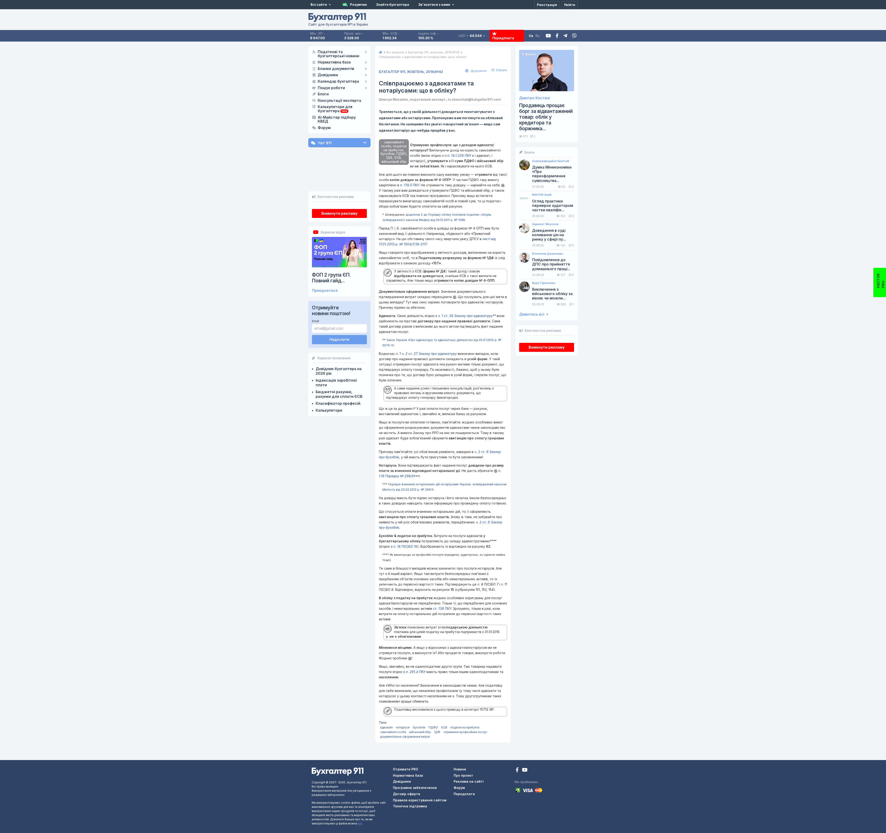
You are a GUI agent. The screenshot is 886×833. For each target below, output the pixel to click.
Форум (324, 128)
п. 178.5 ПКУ (409, 185)
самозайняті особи (393, 732)
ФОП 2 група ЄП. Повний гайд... (331, 278)
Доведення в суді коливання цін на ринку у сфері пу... (549, 234)
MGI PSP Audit (541, 194)
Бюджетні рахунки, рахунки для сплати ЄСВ (339, 394)
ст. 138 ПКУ (442, 608)
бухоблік (419, 727)
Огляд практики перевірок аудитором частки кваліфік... (552, 205)
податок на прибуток (464, 727)
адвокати (386, 727)
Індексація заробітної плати (336, 382)
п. (478, 584)
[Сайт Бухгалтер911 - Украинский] (337, 771)
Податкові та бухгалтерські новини (338, 54)
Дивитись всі (532, 314)
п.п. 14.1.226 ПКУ (458, 155)
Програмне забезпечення (415, 788)
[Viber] (574, 36)
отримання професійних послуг (465, 732)
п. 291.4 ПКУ (415, 672)
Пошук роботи (331, 88)
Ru (538, 36)
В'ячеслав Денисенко (547, 253)
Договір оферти (406, 794)
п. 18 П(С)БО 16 (405, 546)
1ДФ (437, 732)
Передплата (503, 38)
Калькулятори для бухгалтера (335, 109)
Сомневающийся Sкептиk (550, 161)
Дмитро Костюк (534, 98)
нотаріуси (403, 727)
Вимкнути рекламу (339, 213)
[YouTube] (525, 770)
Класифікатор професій (338, 403)
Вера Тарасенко (543, 283)
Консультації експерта (339, 101)
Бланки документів (336, 69)
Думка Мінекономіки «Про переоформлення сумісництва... (552, 174)
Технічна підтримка (410, 806)
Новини (460, 769)
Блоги (323, 94)
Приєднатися (325, 290)
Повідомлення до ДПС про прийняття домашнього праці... (551, 264)
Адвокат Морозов (545, 224)
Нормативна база (334, 62)
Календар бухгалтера (338, 81)
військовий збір (420, 732)
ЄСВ (444, 727)
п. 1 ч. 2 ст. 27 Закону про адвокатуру (426, 354)
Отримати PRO (405, 769)
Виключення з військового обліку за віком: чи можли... (552, 293)
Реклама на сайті (469, 781)
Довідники (328, 75)
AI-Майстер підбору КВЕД (337, 119)
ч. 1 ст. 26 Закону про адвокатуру (465, 316)
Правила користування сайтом (419, 800)
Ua (531, 36)
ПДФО (433, 727)
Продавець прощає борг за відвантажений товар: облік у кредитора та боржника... (546, 117)
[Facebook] (557, 36)
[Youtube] (548, 36)
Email (315, 321)
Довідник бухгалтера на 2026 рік (339, 371)
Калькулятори (329, 410)
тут (360, 823)
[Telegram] (565, 36)
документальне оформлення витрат (405, 736)
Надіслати (339, 339)
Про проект (463, 775)
